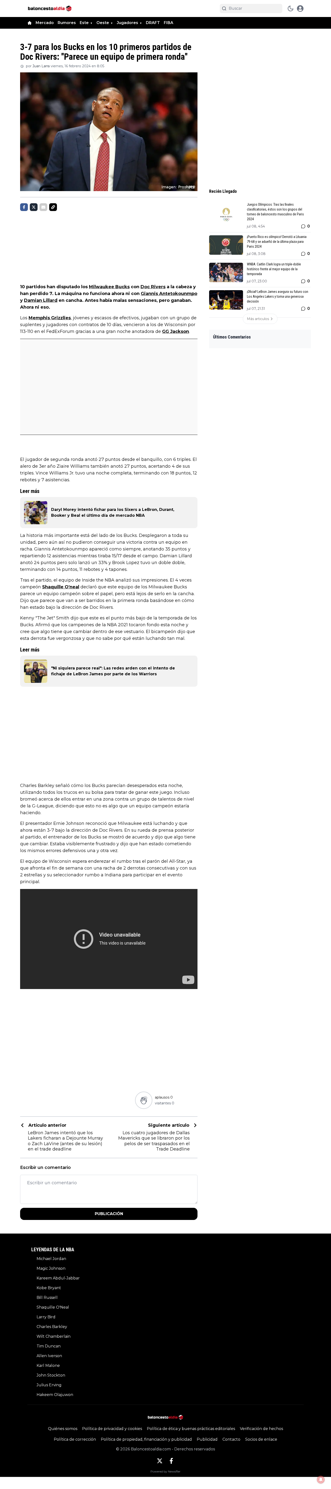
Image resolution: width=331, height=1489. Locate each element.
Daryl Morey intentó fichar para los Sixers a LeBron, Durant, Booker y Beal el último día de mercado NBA (112, 512)
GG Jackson (175, 331)
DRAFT (153, 22)
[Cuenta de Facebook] (171, 1461)
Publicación (109, 1213)
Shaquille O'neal (60, 587)
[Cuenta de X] (160, 1461)
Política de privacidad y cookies (112, 1428)
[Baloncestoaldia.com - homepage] (49, 8)
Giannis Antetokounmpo (169, 293)
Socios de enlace (261, 1439)
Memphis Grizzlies (50, 318)
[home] (29, 23)
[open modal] (300, 8)
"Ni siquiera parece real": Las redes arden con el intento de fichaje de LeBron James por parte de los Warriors (113, 671)
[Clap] (143, 1100)
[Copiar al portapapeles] (53, 207)
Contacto (231, 1439)
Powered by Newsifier (165, 1471)
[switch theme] (290, 8)
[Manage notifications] (321, 1479)
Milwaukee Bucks (109, 286)
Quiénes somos (62, 1428)
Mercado (45, 22)
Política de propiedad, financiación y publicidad (146, 1439)
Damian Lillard (40, 300)
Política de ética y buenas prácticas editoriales (191, 1428)
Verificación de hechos (261, 1428)
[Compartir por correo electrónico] (43, 207)
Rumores (67, 22)
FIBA (168, 22)
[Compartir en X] (34, 207)
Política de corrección (75, 1439)
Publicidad (207, 1439)
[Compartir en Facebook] (24, 207)
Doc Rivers (153, 286)
